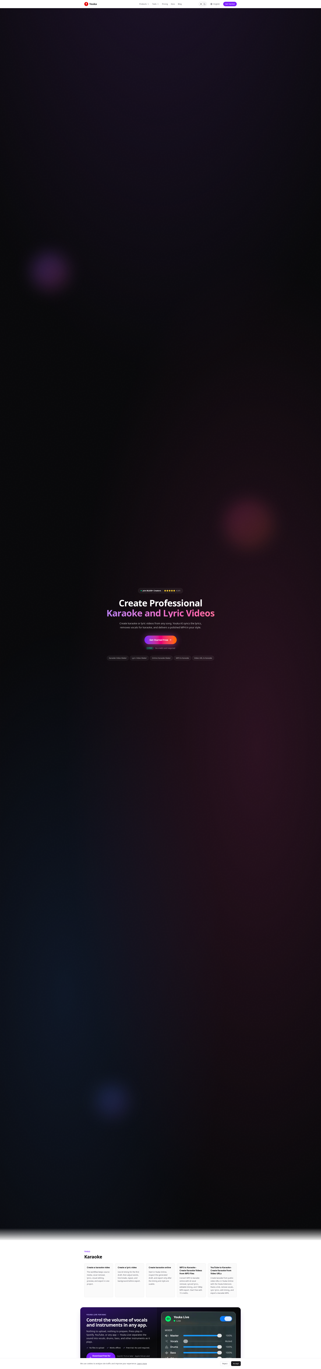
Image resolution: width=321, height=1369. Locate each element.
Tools (154, 4)
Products (143, 4)
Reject (224, 1363)
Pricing (165, 4)
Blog (180, 4)
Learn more (142, 1363)
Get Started (230, 4)
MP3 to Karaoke (182, 658)
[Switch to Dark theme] (204, 4)
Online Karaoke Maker (161, 658)
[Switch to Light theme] (201, 4)
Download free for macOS (101, 1357)
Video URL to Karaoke (203, 658)
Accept (236, 1363)
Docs (173, 4)
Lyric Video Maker (139, 658)
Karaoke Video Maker (118, 658)
